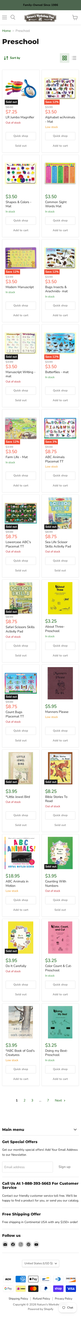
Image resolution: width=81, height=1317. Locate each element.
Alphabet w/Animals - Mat (60, 119)
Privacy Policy (63, 1299)
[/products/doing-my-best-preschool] (60, 1022)
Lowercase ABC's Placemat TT (18, 544)
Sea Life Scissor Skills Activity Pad (58, 544)
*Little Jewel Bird (18, 797)
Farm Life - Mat (17, 457)
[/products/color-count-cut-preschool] (60, 937)
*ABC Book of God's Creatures (20, 1053)
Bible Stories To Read (56, 799)
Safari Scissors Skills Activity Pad (20, 629)
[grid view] (64, 58)
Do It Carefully (16, 966)
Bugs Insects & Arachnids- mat (56, 289)
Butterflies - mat (56, 372)
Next (59, 1100)
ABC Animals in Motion (17, 883)
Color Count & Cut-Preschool (58, 968)
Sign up (65, 1166)
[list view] (74, 58)
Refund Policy (41, 1299)
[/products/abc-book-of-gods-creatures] (21, 1022)
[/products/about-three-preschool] (60, 598)
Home (6, 31)
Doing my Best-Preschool (56, 1053)
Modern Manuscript (20, 287)
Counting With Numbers (55, 883)
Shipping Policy (18, 1299)
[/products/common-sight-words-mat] (60, 173)
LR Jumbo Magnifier (20, 117)
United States (38, 1263)
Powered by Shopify (40, 1309)
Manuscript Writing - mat (20, 374)
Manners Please (56, 712)
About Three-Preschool (55, 628)
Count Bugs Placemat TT (15, 714)
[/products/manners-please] (60, 683)
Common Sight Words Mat (56, 204)
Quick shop (20, 136)
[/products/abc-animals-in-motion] (21, 853)
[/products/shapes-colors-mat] (21, 173)
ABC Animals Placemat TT (55, 459)
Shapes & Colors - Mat (18, 204)
